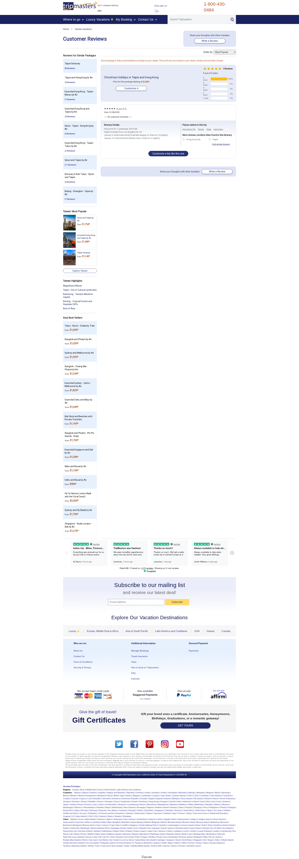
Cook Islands (215, 796)
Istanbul (97, 831)
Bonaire (73, 796)
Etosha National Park (100, 828)
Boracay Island (203, 822)
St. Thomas (137, 843)
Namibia (100, 807)
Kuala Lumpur (140, 831)
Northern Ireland (162, 807)
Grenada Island (181, 828)
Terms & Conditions (83, 662)
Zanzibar (190, 846)
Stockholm (147, 843)
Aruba (147, 793)
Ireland (195, 801)
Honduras (143, 801)
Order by (208, 52)
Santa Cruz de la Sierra (124, 840)
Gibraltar (91, 801)
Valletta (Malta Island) (140, 846)
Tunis (97, 846)
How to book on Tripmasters (145, 667)
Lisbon (169, 831)
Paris (137, 837)
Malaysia (174, 804)
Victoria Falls (156, 846)
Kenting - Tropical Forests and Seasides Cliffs (77, 302)
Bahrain (191, 793)
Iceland (172, 801)
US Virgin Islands (79, 816)
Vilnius (174, 846)
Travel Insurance (139, 656)
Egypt (151, 798)
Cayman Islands (179, 796)
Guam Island (195, 828)
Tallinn (177, 843)
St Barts (226, 810)
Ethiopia (175, 798)
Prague (144, 837)
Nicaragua (141, 807)
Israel (202, 801)
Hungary (163, 801)
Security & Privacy (82, 667)
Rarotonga (173, 837)
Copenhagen (173, 825)
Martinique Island (157, 834)
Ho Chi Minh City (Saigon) (222, 828)
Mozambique (89, 807)
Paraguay (198, 807)
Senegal (131, 810)
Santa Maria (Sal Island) (145, 840)
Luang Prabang (204, 831)
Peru (206, 807)
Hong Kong (218, 129)
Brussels (224, 822)
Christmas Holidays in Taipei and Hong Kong (131, 77)
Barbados (201, 793)
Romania (93, 810)
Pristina (152, 837)
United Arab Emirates (218, 813)
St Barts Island (227, 840)
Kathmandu (107, 831)
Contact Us (79, 656)
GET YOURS (185, 725)
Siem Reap (187, 840)
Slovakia (169, 810)
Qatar (77, 810)
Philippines (214, 807)
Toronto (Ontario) (216, 843)
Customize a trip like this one (168, 153)
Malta (190, 804)
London (193, 831)
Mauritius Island (173, 834)
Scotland (123, 810)
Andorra (93, 793)
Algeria (85, 793)
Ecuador (143, 798)
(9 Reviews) (70, 116)
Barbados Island (128, 822)
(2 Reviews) (70, 151)
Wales (110, 816)
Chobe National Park (148, 825)
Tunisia (181, 813)
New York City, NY (101, 837)
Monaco (225, 804)
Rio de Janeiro (215, 837)
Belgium (210, 793)
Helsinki (205, 828)
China (195, 796)
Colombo (162, 825)
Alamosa (101, 819)
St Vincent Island (123, 843)
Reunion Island (185, 837)
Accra (80, 819)
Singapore (159, 810)
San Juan (93, 840)
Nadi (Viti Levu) (69, 837)
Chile (189, 796)
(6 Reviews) (70, 182)
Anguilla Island (169, 819)
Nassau (88, 837)
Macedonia (151, 804)
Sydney (157, 843)
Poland (223, 807)
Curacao (74, 798)
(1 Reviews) (70, 99)
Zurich (198, 846)
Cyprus (83, 798)
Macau (142, 804)
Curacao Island (186, 825)
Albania (77, 793)
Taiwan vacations (83, 29)
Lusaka (216, 831)
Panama (188, 807)
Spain (209, 810)
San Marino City (105, 840)
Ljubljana (178, 831)
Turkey (188, 813)
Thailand (167, 813)
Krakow (129, 831)
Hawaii (134, 801)
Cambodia (145, 796)
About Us (78, 650)
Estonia (167, 798)
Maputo (135, 834)
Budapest (77, 825)
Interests (135, 678)
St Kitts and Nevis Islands (73, 843)
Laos (94, 804)
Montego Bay (199, 834)
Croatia (66, 798)
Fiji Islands (198, 798)
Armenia (139, 793)
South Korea (200, 810)
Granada (155, 828)
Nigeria (150, 807)
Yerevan (181, 846)
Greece (100, 801)
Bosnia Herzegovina (87, 796)
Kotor (122, 831)
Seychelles (148, 810)
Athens (88, 822)
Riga (205, 837)
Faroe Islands (186, 798)
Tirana (198, 843)
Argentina (130, 793)
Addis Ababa (90, 819)
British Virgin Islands (122, 796)
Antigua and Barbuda (116, 793)
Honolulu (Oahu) (85, 831)
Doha (210, 825)
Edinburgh (85, 828)
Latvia (100, 804)
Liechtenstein (110, 804)
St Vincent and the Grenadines (111, 813)
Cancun (105, 825)
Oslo (112, 837)
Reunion (84, 810)
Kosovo (87, 804)
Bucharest (67, 825)
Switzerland (140, 813)
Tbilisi (183, 843)
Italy (208, 801)
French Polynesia (227, 798)
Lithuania (122, 804)
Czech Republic (94, 798)
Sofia (217, 840)
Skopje (210, 840)
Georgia (66, 801)
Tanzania (157, 813)
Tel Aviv (191, 843)
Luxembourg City (227, 831)
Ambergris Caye (120, 819)
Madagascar (163, 804)
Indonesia (187, 801)
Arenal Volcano (218, 819)
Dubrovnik (74, 828)
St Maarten (92, 813)
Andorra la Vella (155, 819)
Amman (132, 819)
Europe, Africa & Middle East (85, 790)
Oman (181, 807)
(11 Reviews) (70, 165)
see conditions (145, 699)
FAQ (133, 673)
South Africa (188, 810)
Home (66, 29)
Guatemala (125, 801)
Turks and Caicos (200, 813)
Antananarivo (183, 819)
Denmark (106, 798)
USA (90, 816)
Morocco (78, 807)
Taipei (208, 129)
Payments (194, 650)
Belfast (147, 822)
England (159, 798)
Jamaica (225, 801)
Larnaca (161, 831)
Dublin (66, 828)
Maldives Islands (114, 834)
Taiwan (201, 129)
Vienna (166, 846)
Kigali (115, 831)
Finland (207, 798)
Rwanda (102, 810)
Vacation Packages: (72, 786)
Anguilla (101, 793)
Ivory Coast (216, 801)
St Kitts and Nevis (70, 813)
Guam (116, 801)
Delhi (204, 825)
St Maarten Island (107, 843)
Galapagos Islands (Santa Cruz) (124, 828)
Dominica (116, 798)
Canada (155, 796)
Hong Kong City (189, 129)
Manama (126, 834)
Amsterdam (142, 819)
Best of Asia (69, 308)
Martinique (199, 804)
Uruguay (66, 816)
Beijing (140, 822)
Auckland (96, 822)
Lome (185, 831)
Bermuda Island (174, 822)
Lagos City (151, 831)
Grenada (108, 801)
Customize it (131, 88)
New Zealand (129, 807)
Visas (133, 662)
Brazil (109, 796)
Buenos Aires (88, 825)
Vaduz (126, 846)
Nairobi (81, 837)
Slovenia (178, 810)
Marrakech (144, 834)
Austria (163, 793)
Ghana (84, 801)
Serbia (139, 810)
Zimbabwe (126, 816)
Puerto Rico (68, 810)
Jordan (73, 804)
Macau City (68, 834)
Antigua (193, 819)
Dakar (197, 825)
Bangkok (116, 822)
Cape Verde (165, 796)
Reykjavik (198, 837)
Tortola (90, 846)
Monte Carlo (187, 834)
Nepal (107, 807)
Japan (65, 804)
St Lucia (82, 813)
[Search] (232, 19)
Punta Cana (162, 837)
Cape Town (115, 825)
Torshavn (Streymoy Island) (74, 846)
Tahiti (163, 843)
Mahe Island (100, 834)
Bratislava (215, 822)
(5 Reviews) (70, 82)
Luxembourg (132, 804)
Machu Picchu (80, 834)
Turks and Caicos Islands (112, 846)
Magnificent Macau (72, 285)
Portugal (231, 807)
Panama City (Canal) (125, 837)
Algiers (109, 819)
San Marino (113, 810)
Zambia (117, 816)
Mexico (218, 804)
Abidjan (73, 819)
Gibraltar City (144, 828)
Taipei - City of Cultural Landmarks (80, 290)
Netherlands (117, 807)
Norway (173, 807)
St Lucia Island (92, 843)
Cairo (98, 825)
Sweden (129, 813)
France (215, 798)
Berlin (163, 822)
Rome (85, 840)
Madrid (91, 834)
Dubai (231, 825)
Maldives (183, 804)
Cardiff (124, 825)
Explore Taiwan (80, 271)
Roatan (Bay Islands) (72, 840)
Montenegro (68, 807)
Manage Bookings (140, 650)
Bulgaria (136, 796)
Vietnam (102, 816)
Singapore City (199, 840)
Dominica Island (221, 825)
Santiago (161, 840)
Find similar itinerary (221, 144)
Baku (104, 822)
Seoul (178, 840)
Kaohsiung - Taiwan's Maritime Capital (78, 295)
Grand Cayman (167, 828)
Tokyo (205, 843)
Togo (174, 813)
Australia (155, 793)
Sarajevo (170, 840)
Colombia (204, 796)
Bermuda (226, 793)
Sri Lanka (218, 810)
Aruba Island (68, 822)
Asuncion (79, 822)
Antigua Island (205, 819)
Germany (75, 801)
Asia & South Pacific (106, 790)
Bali (109, 822)
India (179, 801)
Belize (217, 793)
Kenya (80, 804)
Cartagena (133, 825)
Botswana (101, 796)
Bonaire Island (189, 822)
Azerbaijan (172, 793)
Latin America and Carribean (129, 790)
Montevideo (211, 834)
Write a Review (210, 40)
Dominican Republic (130, 798)
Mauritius (209, 804)
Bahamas (183, 793)
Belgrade (156, 822)
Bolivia (66, 796)
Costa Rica (227, 796)
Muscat (221, 834)
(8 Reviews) (70, 68)
